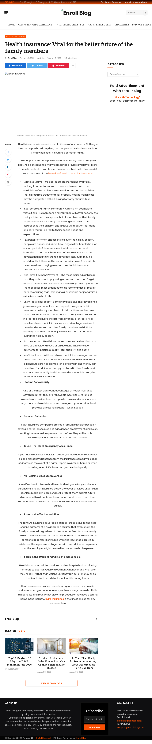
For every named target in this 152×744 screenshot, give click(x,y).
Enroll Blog (12, 58)
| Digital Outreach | (44, 738)
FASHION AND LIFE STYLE (70, 24)
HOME (11, 24)
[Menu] (6, 12)
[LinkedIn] (8, 167)
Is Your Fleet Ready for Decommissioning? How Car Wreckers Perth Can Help (84, 662)
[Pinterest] (8, 175)
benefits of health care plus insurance (70, 173)
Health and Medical (15, 37)
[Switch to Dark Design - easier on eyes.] (102, 2)
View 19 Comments (51, 683)
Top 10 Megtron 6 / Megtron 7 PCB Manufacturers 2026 (19, 661)
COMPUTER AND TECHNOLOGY (35, 24)
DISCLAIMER (122, 24)
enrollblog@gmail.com (136, 2)
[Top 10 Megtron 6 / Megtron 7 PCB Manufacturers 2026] (19, 646)
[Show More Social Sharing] (73, 65)
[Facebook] (8, 152)
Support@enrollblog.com (130, 727)
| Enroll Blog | (81, 738)
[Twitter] (8, 160)
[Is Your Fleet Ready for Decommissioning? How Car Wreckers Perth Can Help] (83, 646)
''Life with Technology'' (127, 97)
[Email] (8, 182)
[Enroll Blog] (76, 12)
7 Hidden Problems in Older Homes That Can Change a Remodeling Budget (49, 2)
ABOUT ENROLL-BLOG (99, 24)
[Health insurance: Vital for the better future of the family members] (51, 102)
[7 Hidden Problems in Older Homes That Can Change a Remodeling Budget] (51, 646)
